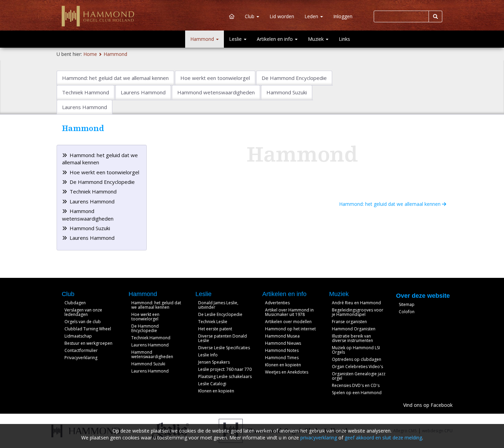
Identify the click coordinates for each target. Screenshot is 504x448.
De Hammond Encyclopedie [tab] (294, 77)
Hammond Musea (282, 336)
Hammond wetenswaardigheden (152, 354)
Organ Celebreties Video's (357, 366)
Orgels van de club (82, 322)
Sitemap (407, 304)
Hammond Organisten (353, 329)
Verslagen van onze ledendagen (83, 312)
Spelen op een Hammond (357, 393)
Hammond (202, 39)
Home (90, 54)
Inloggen (342, 16)
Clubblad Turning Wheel (87, 329)
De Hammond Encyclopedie (101, 181)
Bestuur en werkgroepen (88, 343)
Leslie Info (208, 355)
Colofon (407, 312)
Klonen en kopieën (216, 391)
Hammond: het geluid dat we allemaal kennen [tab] (115, 77)
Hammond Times (282, 358)
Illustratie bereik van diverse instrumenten (352, 338)
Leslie (236, 39)
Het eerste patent (215, 329)
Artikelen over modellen (288, 322)
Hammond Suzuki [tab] (286, 92)
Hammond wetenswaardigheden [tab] (216, 92)
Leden (312, 16)
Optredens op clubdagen (356, 359)
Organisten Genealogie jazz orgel (358, 376)
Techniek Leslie (212, 322)
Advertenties (277, 303)
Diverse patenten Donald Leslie (222, 338)
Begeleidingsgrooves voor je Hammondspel (357, 312)
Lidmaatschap (78, 336)
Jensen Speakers (214, 362)
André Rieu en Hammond (356, 303)
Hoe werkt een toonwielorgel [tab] (215, 77)
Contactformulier (81, 350)
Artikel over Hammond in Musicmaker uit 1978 (289, 312)
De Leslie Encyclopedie (220, 314)
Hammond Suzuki (89, 228)
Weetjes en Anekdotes (286, 372)
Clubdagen (75, 303)
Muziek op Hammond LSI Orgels (356, 350)
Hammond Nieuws (283, 343)
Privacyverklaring (80, 358)
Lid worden (281, 16)
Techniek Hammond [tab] (85, 92)
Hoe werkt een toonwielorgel (103, 172)
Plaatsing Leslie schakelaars (225, 376)
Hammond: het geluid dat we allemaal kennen (390, 204)
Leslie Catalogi (212, 384)
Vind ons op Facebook (428, 405)
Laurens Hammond (91, 201)
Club (250, 16)
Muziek (316, 39)
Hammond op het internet (290, 329)
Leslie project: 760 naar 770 (225, 369)
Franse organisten (349, 322)
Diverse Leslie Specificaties (224, 348)
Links (344, 39)
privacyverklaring (318, 437)
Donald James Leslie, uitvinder (218, 305)
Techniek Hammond (92, 191)
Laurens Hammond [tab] (143, 92)
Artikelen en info (275, 39)
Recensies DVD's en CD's (356, 385)
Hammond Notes (282, 350)
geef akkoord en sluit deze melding (383, 437)
